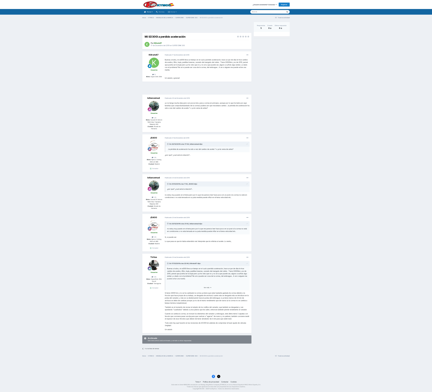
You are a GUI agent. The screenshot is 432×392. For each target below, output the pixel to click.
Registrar (284, 4)
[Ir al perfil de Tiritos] (154, 265)
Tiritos (153, 257)
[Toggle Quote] (168, 144)
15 (155, 74)
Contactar (224, 382)
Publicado (177, 55)
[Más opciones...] (247, 55)
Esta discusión (277, 12)
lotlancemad (153, 98)
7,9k (154, 277)
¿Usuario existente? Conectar (264, 5)
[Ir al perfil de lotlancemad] (154, 106)
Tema (197, 382)
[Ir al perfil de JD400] (154, 146)
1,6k (154, 157)
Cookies (234, 382)
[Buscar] (287, 12)
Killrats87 (154, 55)
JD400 (153, 138)
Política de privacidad (211, 382)
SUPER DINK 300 (178, 45)
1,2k (154, 118)
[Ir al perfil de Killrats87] (147, 44)
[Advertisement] (197, 27)
